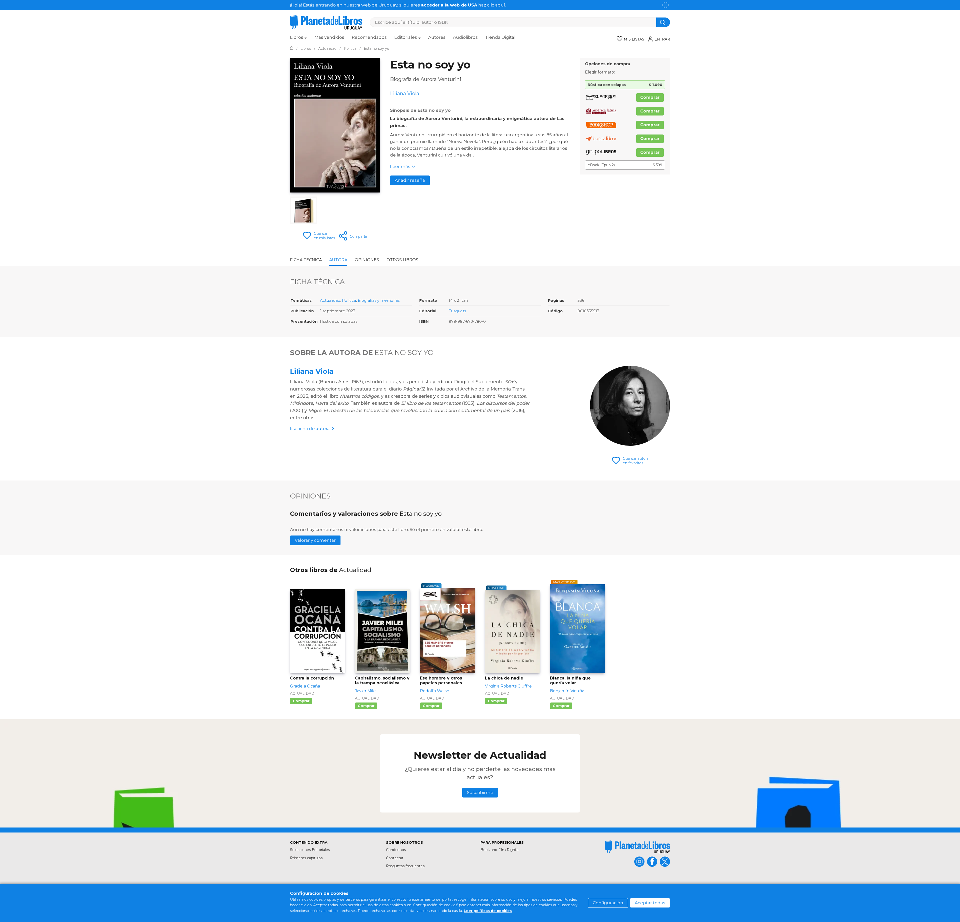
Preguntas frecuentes (405, 866)
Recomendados (369, 37)
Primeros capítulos (306, 858)
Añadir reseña (410, 180)
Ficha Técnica (306, 260)
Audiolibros (465, 37)
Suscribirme (480, 792)
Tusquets (457, 310)
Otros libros (402, 260)
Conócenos (396, 850)
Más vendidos (329, 37)
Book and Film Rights (499, 850)
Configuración (608, 902)
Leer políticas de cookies (488, 910)
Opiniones (367, 260)
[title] (637, 846)
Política (349, 300)
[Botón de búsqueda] (663, 22)
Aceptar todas (650, 902)
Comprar (650, 97)
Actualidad (330, 300)
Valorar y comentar (315, 540)
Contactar (394, 858)
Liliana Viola (312, 371)
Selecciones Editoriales (310, 850)
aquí (500, 5)
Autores (437, 37)
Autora (338, 260)
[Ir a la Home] (291, 48)
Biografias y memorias (379, 300)
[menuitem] (298, 39)
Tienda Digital (500, 37)
